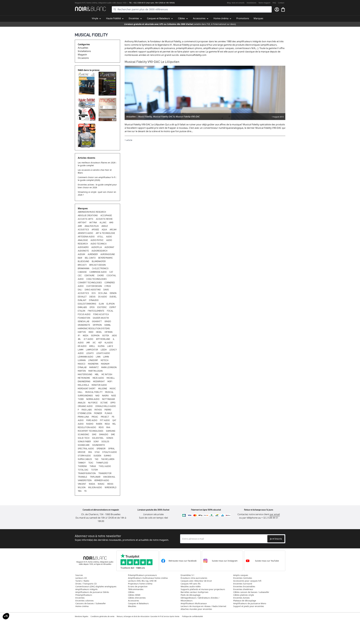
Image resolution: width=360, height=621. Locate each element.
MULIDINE (103, 388)
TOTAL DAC (83, 470)
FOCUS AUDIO (84, 314)
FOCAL (110, 311)
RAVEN (99, 424)
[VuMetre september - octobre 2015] (108, 84)
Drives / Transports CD (86, 583)
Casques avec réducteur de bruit (196, 580)
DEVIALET (82, 297)
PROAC (95, 417)
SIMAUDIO (104, 434)
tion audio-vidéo (110, 3)
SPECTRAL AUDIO (86, 448)
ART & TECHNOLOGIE (105, 233)
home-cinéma (91, 3)
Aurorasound (107, 254)
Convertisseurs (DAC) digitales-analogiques (95, 586)
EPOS (92, 307)
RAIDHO (90, 424)
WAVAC (101, 484)
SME (113, 434)
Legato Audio (103, 353)
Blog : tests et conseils (235, 3)
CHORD (100, 275)
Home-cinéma (82, 606)
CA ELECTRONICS (100, 268)
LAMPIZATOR (92, 350)
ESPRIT (112, 307)
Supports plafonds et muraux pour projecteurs (203, 589)
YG (85, 491)
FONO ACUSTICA (101, 314)
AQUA (104, 229)
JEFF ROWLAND (103, 339)
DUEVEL (113, 297)
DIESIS (92, 297)
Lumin (106, 357)
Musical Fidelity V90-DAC (188, 116)
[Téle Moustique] (87, 135)
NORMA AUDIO (93, 399)
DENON (113, 293)
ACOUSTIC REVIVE (104, 219)
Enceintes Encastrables (244, 586)
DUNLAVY (82, 300)
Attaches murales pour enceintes (196, 609)
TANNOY (82, 463)
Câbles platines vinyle (243, 595)
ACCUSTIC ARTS (86, 219)
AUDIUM (81, 254)
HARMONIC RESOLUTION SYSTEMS (94, 328)
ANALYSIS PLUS (92, 226)
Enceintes (80, 597)
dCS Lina (103, 293)
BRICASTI (82, 265)
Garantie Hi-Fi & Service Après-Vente (164, 616)
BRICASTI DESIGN (97, 265)
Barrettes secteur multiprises (194, 592)
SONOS (109, 438)
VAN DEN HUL (109, 477)
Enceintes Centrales (242, 578)
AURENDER (93, 254)
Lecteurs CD (81, 578)
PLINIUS (108, 413)
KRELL (92, 346)
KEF (100, 343)
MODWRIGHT (99, 381)
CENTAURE (89, 275)
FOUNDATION (84, 318)
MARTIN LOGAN (95, 371)
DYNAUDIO (94, 300)
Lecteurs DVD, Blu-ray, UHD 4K (142, 580)
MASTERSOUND (85, 374)
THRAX (93, 466)
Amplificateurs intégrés (86, 589)
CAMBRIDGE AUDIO (98, 272)
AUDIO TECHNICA (99, 244)
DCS (94, 293)
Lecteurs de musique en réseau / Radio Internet (203, 606)
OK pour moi (19, 607)
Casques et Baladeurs (138, 603)
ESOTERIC (102, 307)
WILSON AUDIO (95, 487)
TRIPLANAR (95, 477)
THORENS (82, 466)
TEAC (91, 463)
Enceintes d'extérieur (243, 589)
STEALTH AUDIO (109, 452)
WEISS (110, 484)
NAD (97, 396)
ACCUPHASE (106, 215)
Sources (79, 575)
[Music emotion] (108, 109)
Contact (281, 3)
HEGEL (99, 332)
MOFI (110, 381)
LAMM (81, 350)
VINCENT (82, 484)
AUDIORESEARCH (99, 251)
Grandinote (84, 325)
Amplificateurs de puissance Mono (249, 603)
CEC (80, 275)
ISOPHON (95, 335)
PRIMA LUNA (83, 417)
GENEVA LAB (84, 321)
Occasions (83, 57)
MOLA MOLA (83, 385)
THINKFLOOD (102, 463)
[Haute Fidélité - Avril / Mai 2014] (87, 109)
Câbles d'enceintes (137, 597)
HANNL (107, 325)
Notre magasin (264, 3)
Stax (97, 452)
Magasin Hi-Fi (80, 3)
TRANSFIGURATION (87, 473)
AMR (80, 226)
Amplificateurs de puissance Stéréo (92, 592)
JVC (94, 343)
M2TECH (104, 360)
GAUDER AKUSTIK (101, 318)
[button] (6, 616)
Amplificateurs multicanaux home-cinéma (148, 578)
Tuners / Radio (82, 580)
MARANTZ (94, 367)
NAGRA (105, 396)
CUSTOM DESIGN (94, 286)
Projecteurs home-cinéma (140, 583)
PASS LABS (87, 410)
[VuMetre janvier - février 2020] (87, 83)
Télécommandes (135, 589)
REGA (107, 424)
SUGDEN (98, 456)
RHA (108, 427)
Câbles (131, 592)
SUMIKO (107, 456)
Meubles (132, 606)
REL (114, 424)
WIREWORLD (110, 487)
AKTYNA (93, 222)
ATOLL (100, 237)
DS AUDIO (102, 297)
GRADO (108, 321)
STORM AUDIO (84, 456)
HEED (91, 332)
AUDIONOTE (83, 251)
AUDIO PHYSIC (97, 240)
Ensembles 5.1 (187, 575)
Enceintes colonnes (84, 600)
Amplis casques (240, 575)
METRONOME (84, 378)
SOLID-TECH (84, 438)
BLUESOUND (84, 261)
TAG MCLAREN (107, 459)
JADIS (114, 335)
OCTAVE (104, 403)
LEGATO (90, 353)
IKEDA (86, 335)
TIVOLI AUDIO (105, 466)
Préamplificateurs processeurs (142, 575)
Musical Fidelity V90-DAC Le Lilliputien (152, 61)
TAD (97, 459)
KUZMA (101, 346)
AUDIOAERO (83, 247)
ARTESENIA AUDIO (86, 237)
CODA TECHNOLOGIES (96, 279)
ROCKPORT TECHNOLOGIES (91, 431)
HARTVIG (82, 332)
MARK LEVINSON (109, 367)
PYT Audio (105, 420)
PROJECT (105, 417)
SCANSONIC (84, 434)
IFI (79, 335)
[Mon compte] (277, 9)
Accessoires (133, 600)
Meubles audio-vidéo (191, 586)
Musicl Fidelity (145, 116)
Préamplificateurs (83, 595)
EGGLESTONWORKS (87, 304)
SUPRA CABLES (85, 459)
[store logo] (90, 9)
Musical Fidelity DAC (163, 116)
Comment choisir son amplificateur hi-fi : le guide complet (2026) (97, 178)
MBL (97, 374)
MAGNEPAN (93, 364)
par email (275, 514)
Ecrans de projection (138, 586)
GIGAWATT (97, 321)
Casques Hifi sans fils (191, 583)
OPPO (112, 403)
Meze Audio (98, 378)
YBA (80, 491)
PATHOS (98, 410)
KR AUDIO (82, 346)
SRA (90, 452)
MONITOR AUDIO (99, 385)
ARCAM (113, 229)
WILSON (82, 487)
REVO (101, 427)
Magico (82, 364)
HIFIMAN (108, 332)
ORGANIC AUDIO (85, 406)
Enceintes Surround (242, 583)
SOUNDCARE (84, 445)
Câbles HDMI (134, 595)
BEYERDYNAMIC (105, 258)
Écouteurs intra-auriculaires (194, 578)
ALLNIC (103, 222)
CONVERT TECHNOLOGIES (90, 282)
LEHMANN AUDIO (86, 357)
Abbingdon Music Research (92, 212)
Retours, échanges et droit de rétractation (133, 616)
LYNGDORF (93, 360)
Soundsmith (98, 445)
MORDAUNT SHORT (87, 388)
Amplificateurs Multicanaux (194, 603)
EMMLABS (82, 307)
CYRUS (108, 286)
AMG (111, 222)
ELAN (101, 304)
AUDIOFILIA (96, 247)
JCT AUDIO (89, 339)
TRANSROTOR (104, 473)
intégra (101, 3)
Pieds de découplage (190, 595)
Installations (251, 3)
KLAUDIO (109, 343)
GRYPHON (97, 325)
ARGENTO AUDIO (86, 233)
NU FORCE (93, 403)
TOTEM (94, 470)
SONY (96, 441)
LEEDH (104, 350)
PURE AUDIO (92, 420)
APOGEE (95, 229)
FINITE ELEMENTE (96, 311)
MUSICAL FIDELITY (94, 392)
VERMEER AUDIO (101, 480)
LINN (98, 357)
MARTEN (82, 371)
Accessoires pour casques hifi (247, 580)
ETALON (82, 311)
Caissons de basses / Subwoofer (90, 603)
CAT (111, 272)
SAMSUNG (110, 431)
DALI (80, 290)
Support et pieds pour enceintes (248, 606)
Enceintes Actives (241, 597)
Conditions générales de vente (102, 616)
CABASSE (82, 272)
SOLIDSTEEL (98, 438)
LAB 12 (110, 346)
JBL (79, 339)
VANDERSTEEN (85, 480)
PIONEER (98, 413)
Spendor (101, 448)
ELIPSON (111, 304)
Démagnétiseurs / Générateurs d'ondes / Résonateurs (200, 599)
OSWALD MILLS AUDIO (105, 406)
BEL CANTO (90, 258)
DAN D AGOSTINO (93, 290)
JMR (88, 343)
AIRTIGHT (82, 222)
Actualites (83, 47)
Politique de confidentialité (192, 616)
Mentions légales (81, 616)
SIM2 (94, 434)
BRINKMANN (84, 268)
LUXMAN (82, 360)
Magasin (82, 54)
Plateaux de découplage (244, 600)
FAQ (274, 3)
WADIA (92, 484)
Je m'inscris (276, 538)
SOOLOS (105, 441)
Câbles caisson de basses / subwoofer (251, 592)
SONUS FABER (84, 441)
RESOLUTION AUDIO (87, 427)
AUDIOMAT (109, 247)
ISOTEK (105, 335)
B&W (80, 258)
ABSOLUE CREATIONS (88, 215)
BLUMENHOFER (99, 261)
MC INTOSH (107, 374)
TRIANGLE (83, 477)
